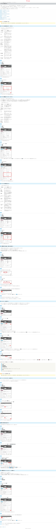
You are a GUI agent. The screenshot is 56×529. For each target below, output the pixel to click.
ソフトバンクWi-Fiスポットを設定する (5, 16)
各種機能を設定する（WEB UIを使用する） (6, 2)
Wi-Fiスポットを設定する (4, 15)
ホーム (1, 2)
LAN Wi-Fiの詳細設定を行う (4, 12)
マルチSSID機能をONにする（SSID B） (5, 11)
